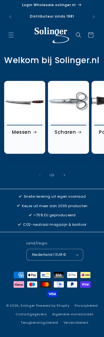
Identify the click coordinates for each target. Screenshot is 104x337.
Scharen (65, 132)
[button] (11, 35)
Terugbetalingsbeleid (39, 322)
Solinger (28, 305)
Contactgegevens (31, 314)
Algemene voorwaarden (72, 314)
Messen (21, 132)
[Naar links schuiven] (40, 175)
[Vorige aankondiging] (10, 17)
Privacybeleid (86, 305)
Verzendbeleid (76, 322)
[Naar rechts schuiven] (64, 175)
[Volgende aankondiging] (94, 17)
